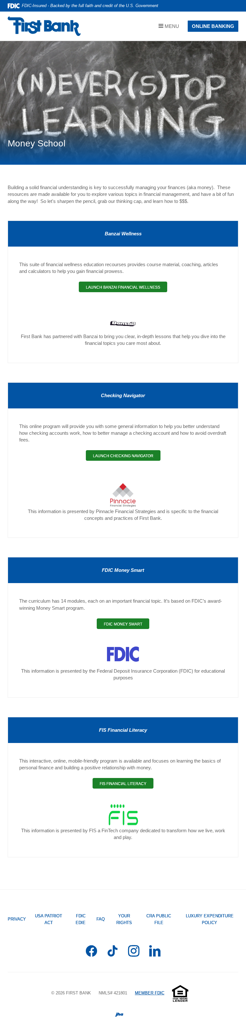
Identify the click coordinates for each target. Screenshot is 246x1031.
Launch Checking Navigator (126, 457)
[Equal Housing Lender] (180, 993)
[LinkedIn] (154, 952)
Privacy (17, 919)
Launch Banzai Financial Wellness (126, 288)
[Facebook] (91, 952)
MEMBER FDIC (149, 993)
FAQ (100, 919)
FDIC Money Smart (126, 625)
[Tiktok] (112, 952)
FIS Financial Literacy (126, 785)
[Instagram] (133, 952)
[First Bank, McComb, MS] (44, 26)
